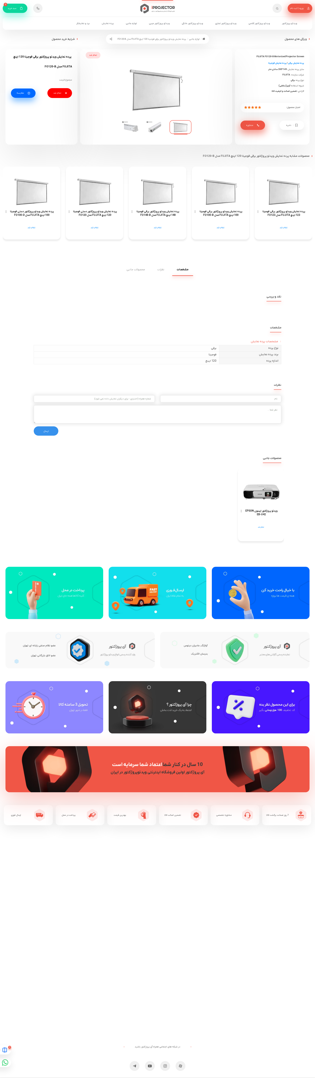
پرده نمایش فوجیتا (277, 63)
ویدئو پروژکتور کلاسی (259, 23)
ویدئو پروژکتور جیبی (159, 23)
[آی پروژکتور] (157, 6)
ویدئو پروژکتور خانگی (192, 23)
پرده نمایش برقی (296, 63)
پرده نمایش (108, 23)
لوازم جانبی (131, 23)
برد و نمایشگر (83, 23)
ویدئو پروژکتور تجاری (225, 23)
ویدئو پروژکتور (289, 23)
